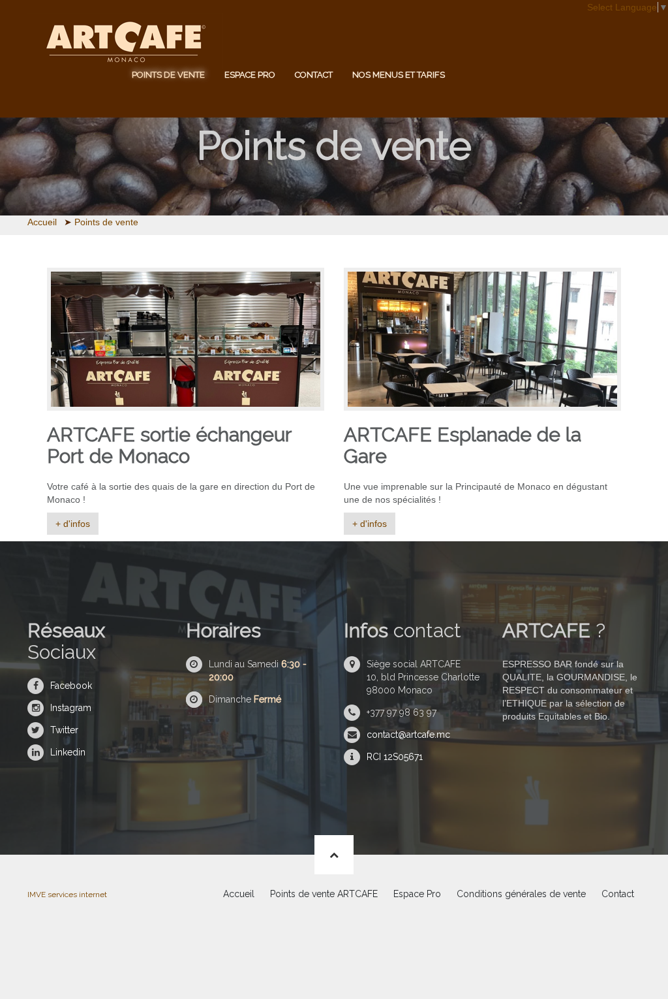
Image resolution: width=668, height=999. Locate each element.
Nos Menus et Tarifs (398, 75)
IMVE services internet (67, 894)
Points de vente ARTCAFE (324, 894)
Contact (314, 75)
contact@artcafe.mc (408, 734)
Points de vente (168, 75)
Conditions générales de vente (521, 894)
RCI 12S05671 (395, 757)
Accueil (238, 894)
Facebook (71, 685)
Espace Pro (249, 75)
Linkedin (67, 752)
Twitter (64, 730)
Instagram (70, 708)
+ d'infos (72, 523)
